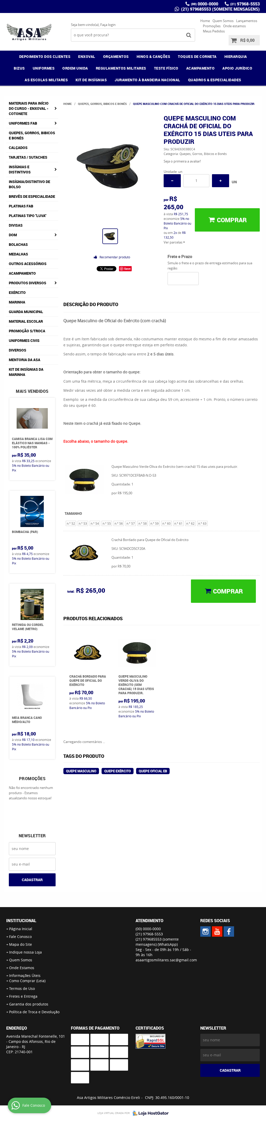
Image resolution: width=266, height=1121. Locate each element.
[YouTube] (217, 931)
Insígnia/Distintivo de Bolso (29, 184)
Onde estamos (234, 26)
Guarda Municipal (26, 311)
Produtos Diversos (27, 282)
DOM (13, 234)
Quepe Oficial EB (153, 771)
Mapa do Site (20, 944)
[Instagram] (205, 931)
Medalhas (18, 254)
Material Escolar (26, 321)
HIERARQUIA (235, 56)
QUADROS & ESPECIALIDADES (214, 79)
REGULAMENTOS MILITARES (121, 68)
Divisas (16, 225)
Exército (17, 292)
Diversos (17, 350)
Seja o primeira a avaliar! (182, 161)
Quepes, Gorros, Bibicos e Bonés (32, 135)
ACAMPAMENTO (200, 68)
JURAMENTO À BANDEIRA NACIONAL (147, 79)
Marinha (17, 302)
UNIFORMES (44, 68)
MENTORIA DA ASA (24, 359)
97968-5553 (245, 4)
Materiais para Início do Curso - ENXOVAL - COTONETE (29, 108)
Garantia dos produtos (28, 1004)
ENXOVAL (86, 56)
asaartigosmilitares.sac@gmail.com (166, 959)
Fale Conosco (20, 936)
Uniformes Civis (24, 340)
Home (205, 20)
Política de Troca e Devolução (34, 1011)
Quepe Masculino (81, 771)
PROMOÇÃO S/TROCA (27, 330)
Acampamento (22, 273)
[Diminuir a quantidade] (172, 180)
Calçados (18, 147)
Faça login (108, 24)
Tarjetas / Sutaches (28, 157)
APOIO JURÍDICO (237, 68)
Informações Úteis (25, 975)
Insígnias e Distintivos (20, 169)
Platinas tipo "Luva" (27, 215)
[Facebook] (229, 931)
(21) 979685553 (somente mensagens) (220, 9)
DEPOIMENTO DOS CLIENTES (45, 56)
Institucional (21, 920)
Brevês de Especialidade (32, 196)
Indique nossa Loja (25, 952)
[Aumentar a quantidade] (220, 180)
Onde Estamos (21, 967)
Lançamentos (246, 20)
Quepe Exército (117, 771)
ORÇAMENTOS (116, 56)
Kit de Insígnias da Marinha (26, 372)
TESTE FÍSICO (166, 68)
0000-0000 (204, 4)
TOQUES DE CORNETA (197, 56)
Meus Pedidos (214, 31)
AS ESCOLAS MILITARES (46, 79)
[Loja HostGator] (149, 1113)
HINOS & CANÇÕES (153, 56)
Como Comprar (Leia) (27, 980)
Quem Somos (223, 20)
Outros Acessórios (27, 263)
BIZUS (19, 68)
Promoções (212, 26)
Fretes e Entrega (23, 996)
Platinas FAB (21, 206)
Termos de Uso (22, 988)
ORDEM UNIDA (75, 68)
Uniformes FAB (23, 123)
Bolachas (18, 244)
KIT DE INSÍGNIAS (91, 79)
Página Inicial (20, 928)
